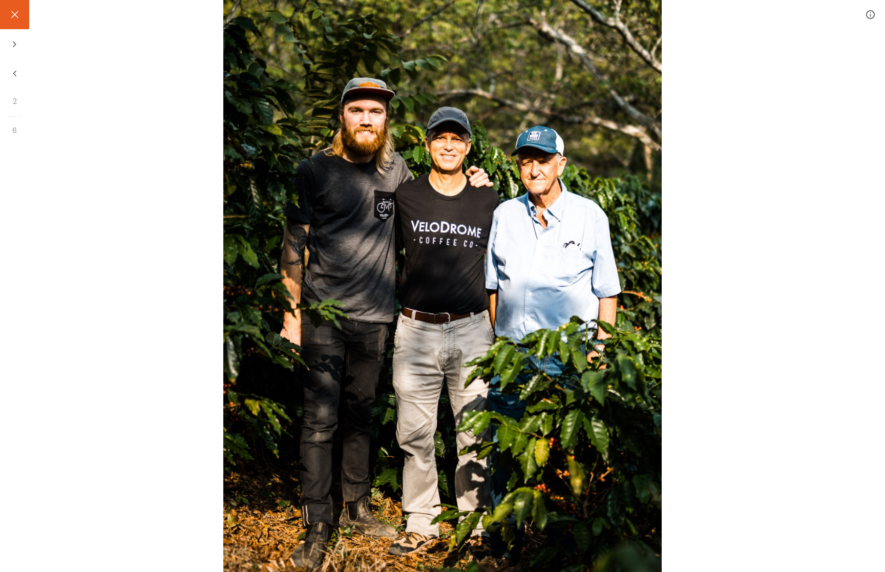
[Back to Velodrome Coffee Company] (14, 14)
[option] (442, 286)
